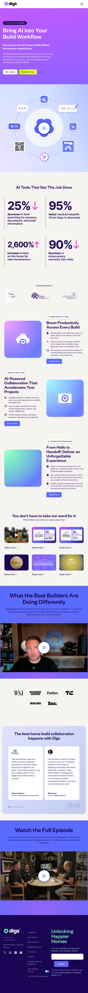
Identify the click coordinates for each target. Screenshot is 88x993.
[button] (81, 4)
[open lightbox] (44, 128)
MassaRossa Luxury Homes (28, 795)
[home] (10, 4)
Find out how (54, 361)
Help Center (32, 937)
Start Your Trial (28, 72)
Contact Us (32, 952)
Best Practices (33, 942)
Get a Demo (10, 72)
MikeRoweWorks (60, 795)
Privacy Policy (9, 945)
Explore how (54, 495)
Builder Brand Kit (34, 947)
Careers (31, 957)
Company (31, 932)
